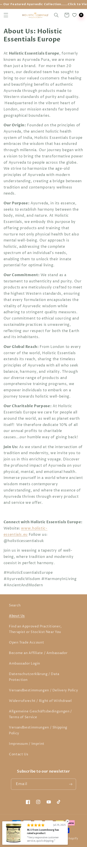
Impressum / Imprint (26, 744)
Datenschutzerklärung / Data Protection (34, 677)
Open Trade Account (26, 642)
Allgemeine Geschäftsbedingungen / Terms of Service (40, 714)
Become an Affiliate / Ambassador (38, 653)
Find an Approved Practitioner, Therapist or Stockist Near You (35, 629)
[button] (6, 15)
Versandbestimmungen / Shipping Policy (38, 730)
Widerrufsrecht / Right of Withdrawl (40, 701)
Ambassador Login (24, 663)
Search (15, 605)
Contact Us (18, 754)
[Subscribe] (70, 784)
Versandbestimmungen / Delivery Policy (43, 690)
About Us (17, 616)
